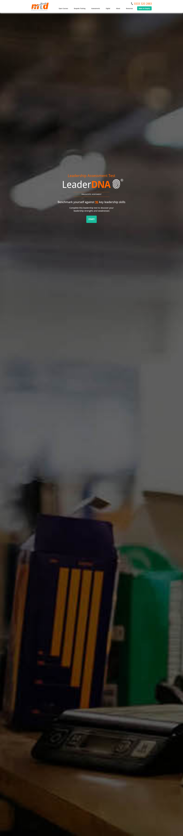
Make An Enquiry (144, 8)
